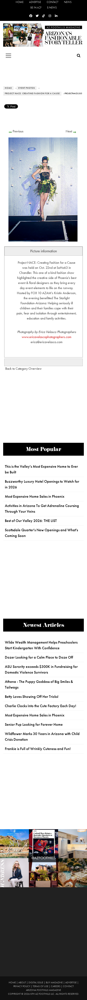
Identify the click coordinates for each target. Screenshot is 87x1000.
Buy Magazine (54, 982)
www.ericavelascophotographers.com (46, 337)
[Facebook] (30, 16)
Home (19, 2)
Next (69, 131)
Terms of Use (40, 986)
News (68, 2)
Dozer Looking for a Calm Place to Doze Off (39, 657)
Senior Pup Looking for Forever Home (34, 724)
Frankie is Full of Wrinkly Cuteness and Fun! (38, 748)
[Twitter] (37, 16)
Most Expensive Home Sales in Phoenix (34, 496)
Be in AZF (35, 7)
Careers (55, 986)
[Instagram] (50, 16)
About (22, 982)
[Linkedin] (56, 16)
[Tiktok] (43, 16)
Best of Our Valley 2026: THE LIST (31, 520)
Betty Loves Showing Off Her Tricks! (31, 696)
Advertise (35, 2)
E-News (52, 7)
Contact (52, 2)
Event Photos (26, 88)
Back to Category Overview (23, 369)
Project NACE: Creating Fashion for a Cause (32, 93)
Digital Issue (36, 982)
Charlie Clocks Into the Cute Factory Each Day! (40, 706)
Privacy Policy (21, 986)
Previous (18, 131)
